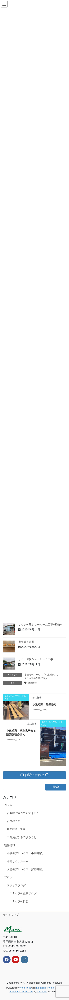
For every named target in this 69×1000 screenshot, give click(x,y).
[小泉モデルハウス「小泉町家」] (16, 706)
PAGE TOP (63, 966)
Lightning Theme (45, 987)
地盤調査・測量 (16, 829)
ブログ (8, 877)
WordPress (25, 987)
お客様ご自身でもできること (24, 813)
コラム (8, 805)
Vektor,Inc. (42, 991)
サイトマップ (11, 914)
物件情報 (32, 683)
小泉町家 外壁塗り (44, 704)
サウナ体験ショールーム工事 (35, 659)
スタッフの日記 (19, 901)
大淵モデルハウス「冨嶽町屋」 (25, 869)
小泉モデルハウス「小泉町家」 (40, 674)
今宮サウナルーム (17, 861)
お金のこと (13, 821)
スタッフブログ (16, 885)
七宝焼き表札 (26, 641)
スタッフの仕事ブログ (35, 678)
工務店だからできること (21, 837)
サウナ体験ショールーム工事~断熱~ (40, 624)
